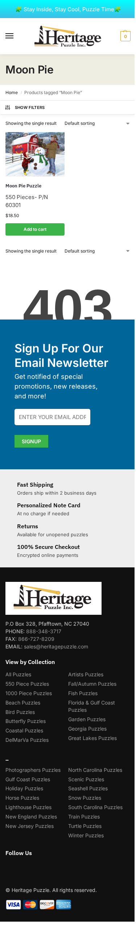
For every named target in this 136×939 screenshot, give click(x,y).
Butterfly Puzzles (25, 721)
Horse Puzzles (22, 798)
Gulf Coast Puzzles (27, 779)
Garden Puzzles (87, 719)
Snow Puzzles (84, 798)
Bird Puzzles (20, 712)
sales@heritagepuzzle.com (56, 646)
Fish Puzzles (83, 693)
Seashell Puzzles (88, 788)
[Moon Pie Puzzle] (35, 154)
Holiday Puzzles (24, 788)
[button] (125, 36)
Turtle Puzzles (85, 826)
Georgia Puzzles (87, 729)
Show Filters (30, 107)
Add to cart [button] (35, 229)
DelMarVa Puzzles (27, 740)
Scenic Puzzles (86, 779)
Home (11, 92)
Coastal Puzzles (24, 730)
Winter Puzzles (86, 835)
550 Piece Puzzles (27, 684)
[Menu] (16, 36)
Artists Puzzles (85, 674)
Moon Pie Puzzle (23, 186)
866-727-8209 (36, 639)
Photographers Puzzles (33, 770)
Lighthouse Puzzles (28, 807)
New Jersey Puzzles (29, 826)
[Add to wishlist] (50, 141)
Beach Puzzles (22, 702)
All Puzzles (18, 674)
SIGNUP (31, 441)
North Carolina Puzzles (95, 770)
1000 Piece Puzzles (28, 693)
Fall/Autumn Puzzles (92, 684)
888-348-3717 (43, 631)
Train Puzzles (84, 816)
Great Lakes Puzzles (92, 738)
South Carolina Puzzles (95, 807)
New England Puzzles (31, 816)
